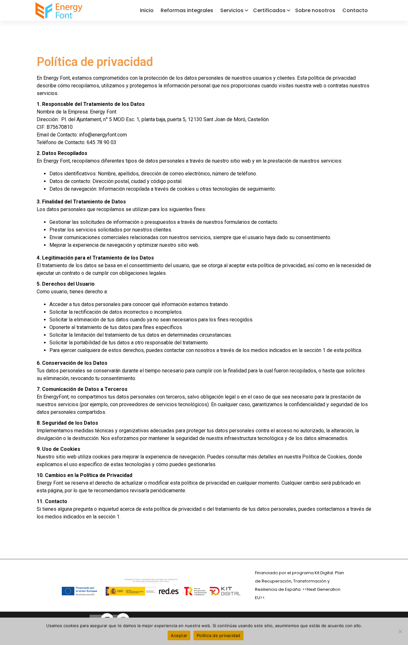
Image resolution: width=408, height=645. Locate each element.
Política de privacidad (218, 635)
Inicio (147, 10)
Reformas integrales (187, 10)
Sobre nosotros (315, 10)
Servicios (232, 10)
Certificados (269, 10)
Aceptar (179, 635)
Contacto (355, 10)
